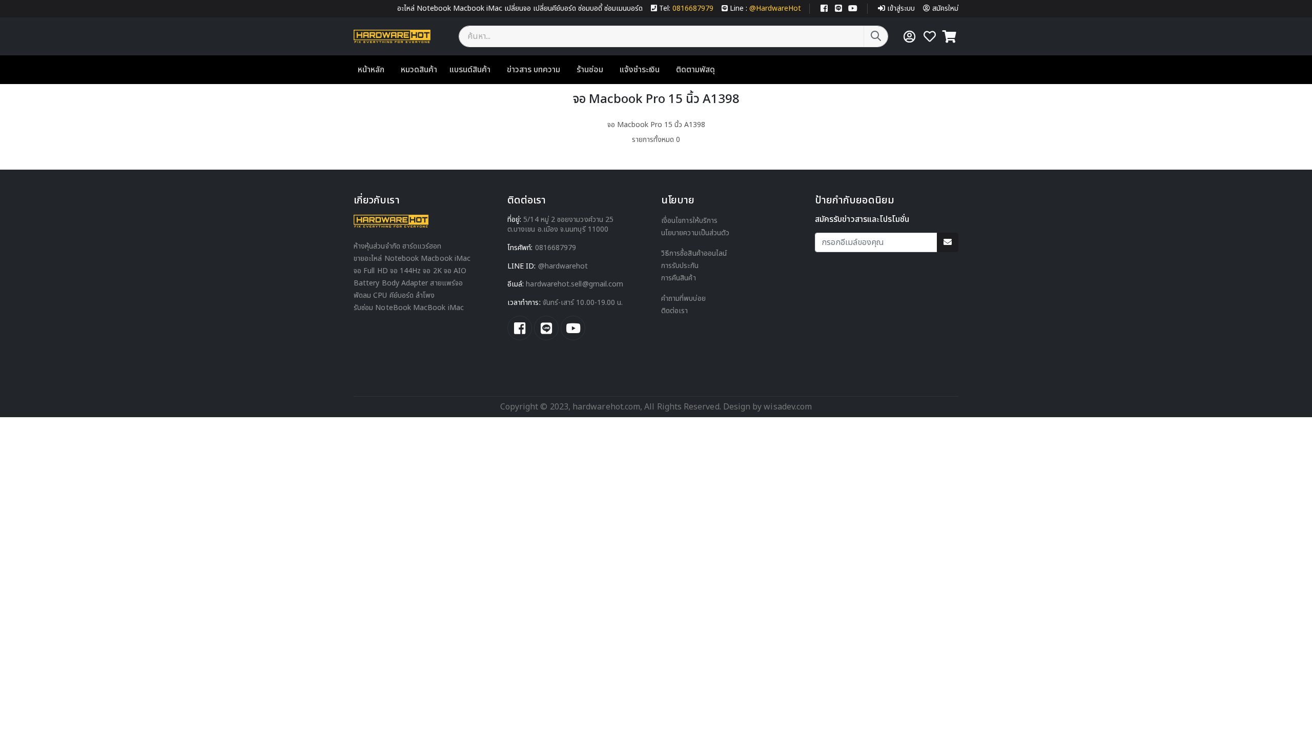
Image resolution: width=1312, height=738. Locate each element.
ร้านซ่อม (590, 70)
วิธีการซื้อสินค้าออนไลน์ (694, 253)
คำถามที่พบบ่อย (683, 298)
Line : (765, 8)
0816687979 (556, 247)
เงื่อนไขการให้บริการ (689, 220)
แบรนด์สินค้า (469, 70)
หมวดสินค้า (419, 70)
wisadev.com (787, 407)
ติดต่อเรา (674, 310)
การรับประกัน (680, 265)
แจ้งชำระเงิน (640, 70)
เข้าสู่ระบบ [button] (901, 8)
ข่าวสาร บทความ (533, 70)
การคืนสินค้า (678, 278)
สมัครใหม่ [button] (945, 8)
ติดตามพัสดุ (695, 70)
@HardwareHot (563, 266)
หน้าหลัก (371, 70)
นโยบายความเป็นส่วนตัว (695, 233)
